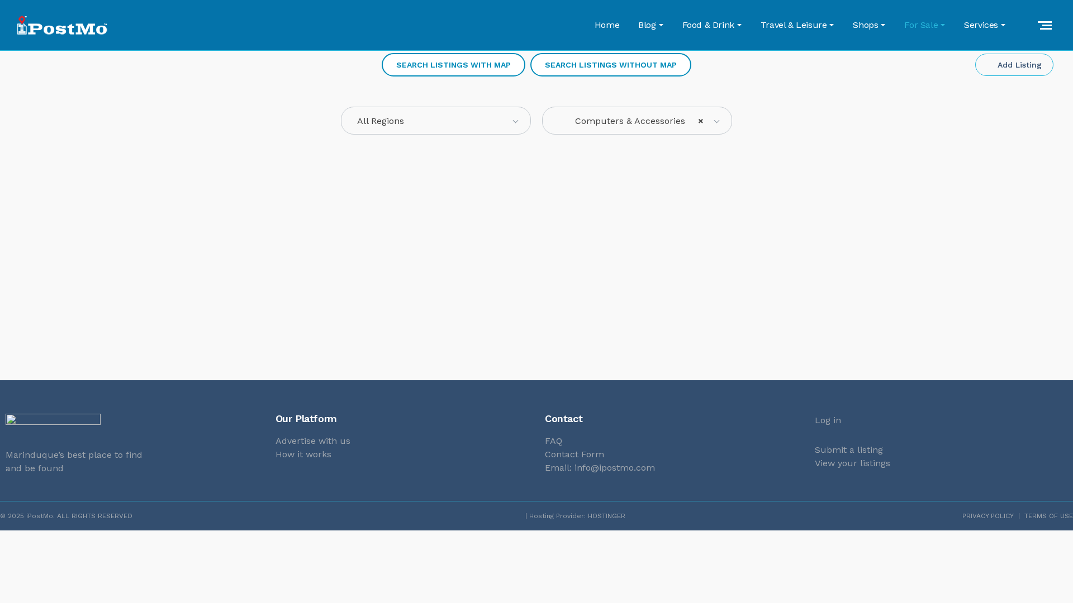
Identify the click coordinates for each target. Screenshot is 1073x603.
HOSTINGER (606, 516)
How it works (303, 454)
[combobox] (436, 121)
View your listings (852, 463)
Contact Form (574, 454)
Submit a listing (849, 449)
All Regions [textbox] (380, 121)
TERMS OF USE (1048, 516)
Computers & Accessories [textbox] (631, 121)
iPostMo (39, 516)
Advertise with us (313, 441)
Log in (828, 420)
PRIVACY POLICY (988, 516)
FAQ (553, 441)
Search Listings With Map (453, 64)
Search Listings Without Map (611, 64)
